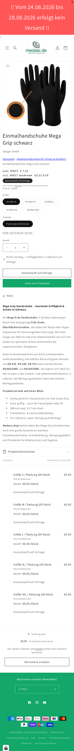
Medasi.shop (23, 732)
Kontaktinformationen (60, 738)
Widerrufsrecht (58, 732)
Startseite (9, 159)
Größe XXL (35, 210)
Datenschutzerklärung (17, 738)
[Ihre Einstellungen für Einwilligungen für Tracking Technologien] (6, 748)
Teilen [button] (9, 295)
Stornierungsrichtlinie (45, 743)
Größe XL (13, 210)
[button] (7, 48)
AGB (33, 738)
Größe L (51, 202)
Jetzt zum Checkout (37, 283)
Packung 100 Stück (19, 224)
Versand (18, 185)
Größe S (13, 202)
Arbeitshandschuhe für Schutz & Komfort (41, 159)
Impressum (26, 743)
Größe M (32, 202)
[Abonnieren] (55, 689)
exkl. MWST (16, 171)
